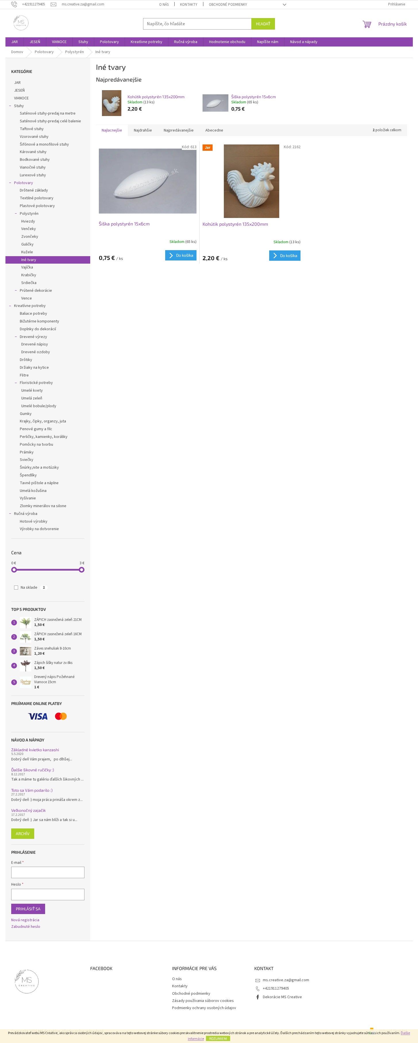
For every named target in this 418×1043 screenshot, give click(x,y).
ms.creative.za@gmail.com (286, 980)
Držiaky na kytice (34, 367)
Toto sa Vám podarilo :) (32, 790)
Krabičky (28, 275)
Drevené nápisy (34, 344)
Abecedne (214, 130)
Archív (23, 833)
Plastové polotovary (37, 206)
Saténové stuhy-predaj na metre (48, 113)
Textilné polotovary (36, 198)
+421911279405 (276, 988)
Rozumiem (218, 1038)
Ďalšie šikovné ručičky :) (32, 770)
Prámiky (27, 452)
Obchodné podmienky (228, 4)
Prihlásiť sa (28, 908)
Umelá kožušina (33, 491)
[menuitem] (14, 42)
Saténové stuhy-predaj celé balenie (50, 121)
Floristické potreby (36, 383)
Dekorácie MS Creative (282, 997)
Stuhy (19, 106)
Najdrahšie (143, 130)
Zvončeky (29, 236)
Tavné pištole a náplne (39, 483)
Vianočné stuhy (33, 167)
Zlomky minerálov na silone (43, 506)
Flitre (24, 375)
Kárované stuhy (33, 152)
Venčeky (28, 229)
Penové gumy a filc (36, 429)
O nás (164, 4)
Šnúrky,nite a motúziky (39, 467)
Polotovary (23, 183)
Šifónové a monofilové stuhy (44, 144)
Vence (26, 298)
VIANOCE (21, 98)
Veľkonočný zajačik (28, 810)
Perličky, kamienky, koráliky (44, 437)
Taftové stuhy (32, 129)
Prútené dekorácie (36, 290)
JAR (17, 83)
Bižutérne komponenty (39, 321)
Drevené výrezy (33, 337)
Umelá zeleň (31, 398)
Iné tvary (28, 260)
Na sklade (33, 587)
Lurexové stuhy (33, 175)
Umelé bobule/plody (38, 406)
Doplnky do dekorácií (38, 329)
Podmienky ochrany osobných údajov (204, 1008)
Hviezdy (28, 221)
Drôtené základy (34, 190)
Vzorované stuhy (34, 137)
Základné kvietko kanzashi (35, 750)
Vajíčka (27, 267)
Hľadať (263, 23)
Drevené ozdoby (35, 352)
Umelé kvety (32, 390)
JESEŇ (19, 90)
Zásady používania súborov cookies (203, 1001)
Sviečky (26, 460)
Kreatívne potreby (30, 306)
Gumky (26, 414)
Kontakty (188, 4)
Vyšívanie (28, 498)
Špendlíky (28, 475)
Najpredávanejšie (179, 130)
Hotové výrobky (33, 521)
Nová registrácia (25, 920)
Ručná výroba (25, 514)
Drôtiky (26, 360)
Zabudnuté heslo (25, 927)
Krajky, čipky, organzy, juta (43, 421)
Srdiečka (28, 283)
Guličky (27, 244)
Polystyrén (29, 214)
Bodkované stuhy (35, 160)
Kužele (27, 252)
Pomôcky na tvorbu (36, 444)
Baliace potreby (33, 313)
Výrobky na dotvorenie (39, 529)
